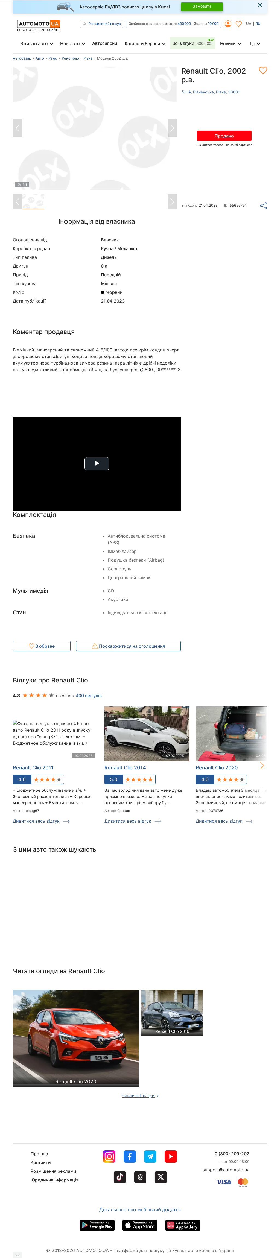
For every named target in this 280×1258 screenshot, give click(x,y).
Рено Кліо (70, 58)
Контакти (41, 1162)
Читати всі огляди (138, 1095)
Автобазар (22, 58)
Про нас (39, 1153)
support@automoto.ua (226, 1169)
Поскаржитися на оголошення (131, 646)
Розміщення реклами (53, 1171)
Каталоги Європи (142, 43)
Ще (251, 43)
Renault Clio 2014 (125, 767)
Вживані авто (34, 43)
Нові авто (70, 43)
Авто (40, 58)
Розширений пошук (104, 23)
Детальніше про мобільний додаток (140, 1209)
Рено (52, 58)
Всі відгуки (193, 43)
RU (258, 23)
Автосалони (104, 43)
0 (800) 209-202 (232, 1153)
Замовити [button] (202, 6)
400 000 (184, 23)
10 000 (213, 23)
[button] (256, 765)
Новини (228, 43)
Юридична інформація (54, 1180)
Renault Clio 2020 (217, 767)
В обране (44, 646)
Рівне (88, 58)
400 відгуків (89, 695)
